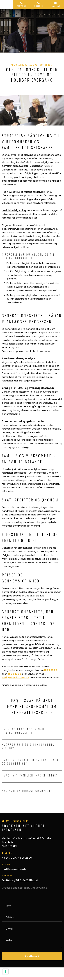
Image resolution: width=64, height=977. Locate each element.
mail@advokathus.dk (14, 869)
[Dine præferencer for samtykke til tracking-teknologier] (5, 972)
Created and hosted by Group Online (24, 888)
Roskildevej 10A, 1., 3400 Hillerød (20, 880)
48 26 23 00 (25, 857)
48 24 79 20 (9, 857)
